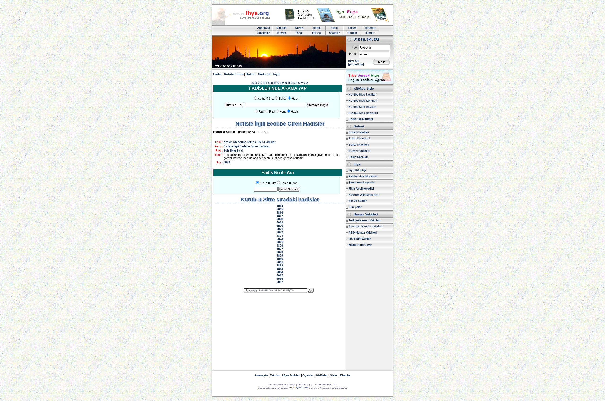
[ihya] (245, 24)
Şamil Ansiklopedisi (362, 182)
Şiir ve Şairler (358, 201)
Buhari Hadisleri (359, 151)
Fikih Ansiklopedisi (361, 188)
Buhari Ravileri (359, 144)
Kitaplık (345, 375)
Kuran (299, 28)
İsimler (370, 33)
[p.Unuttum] (356, 64)
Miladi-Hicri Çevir (360, 245)
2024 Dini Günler (360, 238)
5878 (227, 162)
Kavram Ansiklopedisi (363, 194)
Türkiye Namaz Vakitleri (364, 220)
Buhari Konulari (359, 138)
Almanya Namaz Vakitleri (365, 226)
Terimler (370, 28)
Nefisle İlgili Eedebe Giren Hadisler (247, 146)
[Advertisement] (278, 329)
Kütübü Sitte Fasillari (362, 94)
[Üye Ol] (353, 61)
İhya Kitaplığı (357, 170)
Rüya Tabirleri (291, 375)
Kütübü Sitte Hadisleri (363, 113)
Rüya (299, 33)
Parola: (353, 54)
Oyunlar (334, 33)
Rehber (352, 33)
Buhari (250, 74)
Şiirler (334, 375)
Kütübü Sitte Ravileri (362, 107)
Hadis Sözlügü (358, 157)
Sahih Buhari (289, 183)
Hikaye (317, 33)
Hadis (317, 28)
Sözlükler (263, 33)
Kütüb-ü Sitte (233, 74)
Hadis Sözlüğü (269, 74)
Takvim (281, 33)
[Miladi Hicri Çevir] (369, 82)
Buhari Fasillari (359, 132)
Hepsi (295, 98)
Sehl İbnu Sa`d (233, 150)
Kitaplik (281, 28)
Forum (352, 28)
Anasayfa (263, 28)
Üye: (355, 47)
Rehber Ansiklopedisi (363, 176)
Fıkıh (334, 28)
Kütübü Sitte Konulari (363, 100)
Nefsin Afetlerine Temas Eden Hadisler (250, 142)
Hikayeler (355, 207)
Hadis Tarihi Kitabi (361, 119)
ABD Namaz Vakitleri (363, 232)
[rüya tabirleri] (337, 20)
